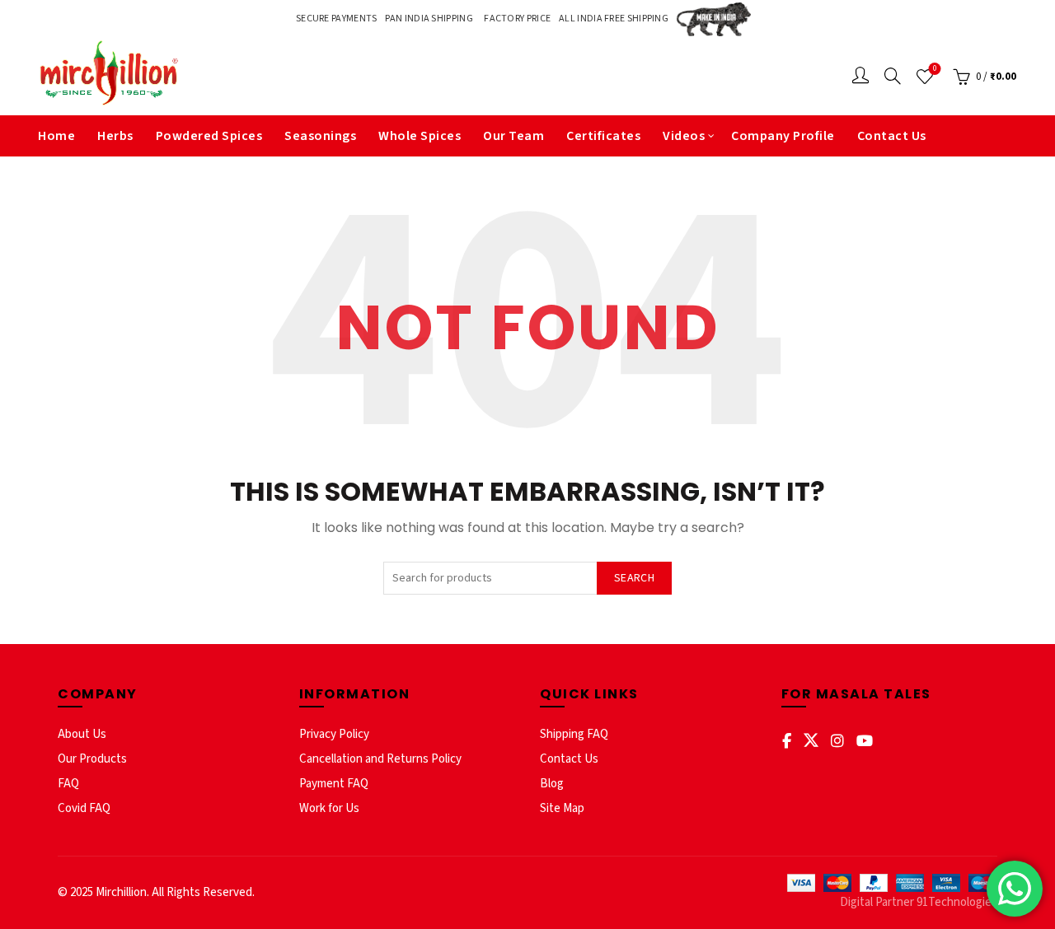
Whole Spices (419, 136)
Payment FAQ (333, 783)
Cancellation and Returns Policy (380, 759)
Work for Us (329, 808)
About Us (82, 734)
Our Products (92, 759)
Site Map (562, 808)
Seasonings (320, 136)
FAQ (68, 783)
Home (56, 136)
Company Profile (783, 136)
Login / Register (860, 76)
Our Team (513, 136)
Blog (552, 783)
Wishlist (935, 69)
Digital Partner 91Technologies (918, 902)
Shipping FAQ (574, 734)
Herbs (115, 136)
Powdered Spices (209, 136)
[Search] (892, 75)
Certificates (603, 136)
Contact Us (891, 136)
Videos (684, 136)
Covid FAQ (84, 808)
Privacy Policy (334, 734)
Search (634, 578)
